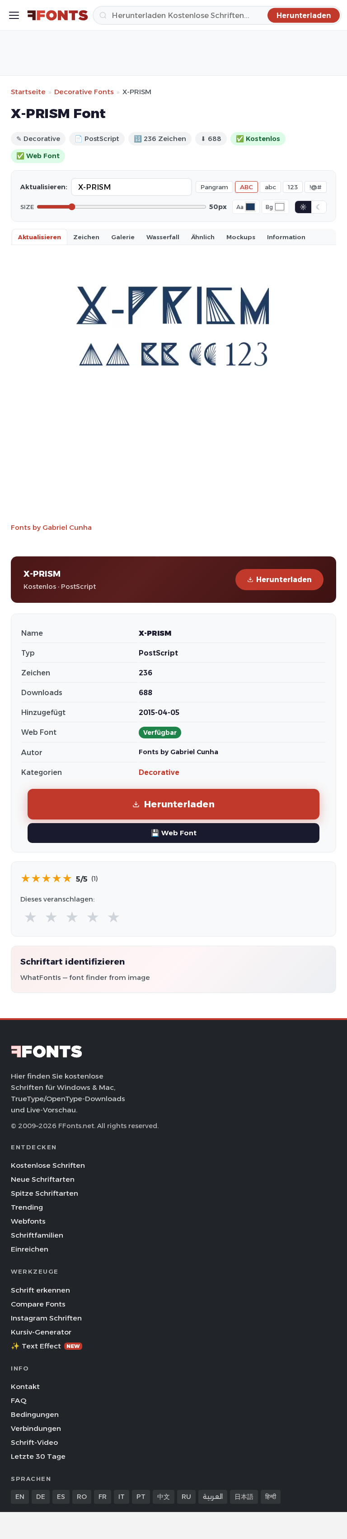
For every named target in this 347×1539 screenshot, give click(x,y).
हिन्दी (270, 1497)
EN (19, 1497)
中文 (163, 1497)
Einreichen (29, 1249)
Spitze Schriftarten (44, 1193)
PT (140, 1497)
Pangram (214, 187)
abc (270, 187)
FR (102, 1497)
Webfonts (28, 1221)
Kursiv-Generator (41, 1332)
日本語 (243, 1497)
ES (61, 1497)
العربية (213, 1497)
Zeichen (86, 237)
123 (293, 187)
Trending (27, 1207)
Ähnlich (203, 237)
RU (186, 1497)
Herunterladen (284, 579)
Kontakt (25, 1386)
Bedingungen (35, 1414)
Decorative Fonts (84, 91)
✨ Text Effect (45, 1346)
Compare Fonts (38, 1304)
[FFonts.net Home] (57, 15)
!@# (315, 187)
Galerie (123, 237)
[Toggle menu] (14, 15)
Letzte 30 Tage (38, 1456)
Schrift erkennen (40, 1290)
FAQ (18, 1400)
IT (121, 1497)
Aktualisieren (39, 237)
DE (40, 1497)
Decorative (159, 772)
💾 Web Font (174, 833)
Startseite (28, 91)
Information (286, 237)
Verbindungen (36, 1428)
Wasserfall (162, 237)
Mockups (240, 237)
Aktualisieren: (43, 187)
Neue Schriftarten (43, 1179)
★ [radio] (30, 917)
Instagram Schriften (46, 1318)
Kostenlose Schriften (48, 1165)
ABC (246, 187)
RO (82, 1497)
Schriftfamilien (37, 1235)
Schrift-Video (34, 1442)
